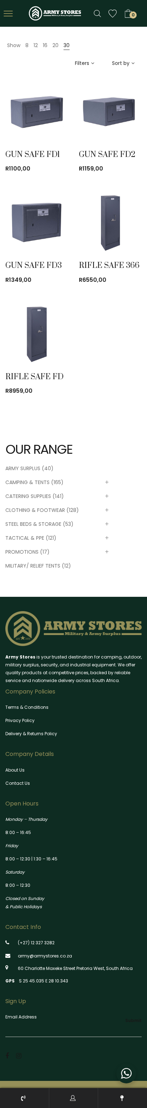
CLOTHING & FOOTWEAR (35, 510)
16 (45, 45)
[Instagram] (18, 1055)
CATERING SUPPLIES (28, 496)
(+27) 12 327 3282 (36, 943)
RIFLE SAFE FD (34, 377)
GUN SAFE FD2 (107, 154)
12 (36, 45)
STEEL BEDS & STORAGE (33, 524)
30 (67, 45)
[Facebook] (7, 1055)
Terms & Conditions (27, 707)
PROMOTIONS (22, 551)
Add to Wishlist (54, 118)
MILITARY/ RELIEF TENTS (32, 565)
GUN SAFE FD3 (33, 265)
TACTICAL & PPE (24, 538)
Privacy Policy (20, 720)
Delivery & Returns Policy (31, 734)
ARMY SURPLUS (22, 468)
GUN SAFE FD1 (32, 154)
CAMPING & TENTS (27, 482)
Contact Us (17, 783)
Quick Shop (34, 118)
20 (55, 45)
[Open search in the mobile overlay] (97, 13)
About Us (15, 770)
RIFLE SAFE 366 (109, 265)
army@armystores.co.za (45, 956)
